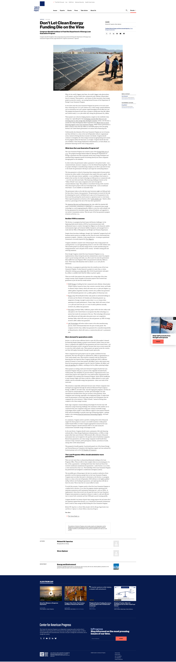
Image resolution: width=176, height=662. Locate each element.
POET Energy (72, 284)
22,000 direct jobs (81, 271)
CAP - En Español (118, 656)
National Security (79, 2)
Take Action (84, 10)
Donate (132, 10)
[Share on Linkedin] (113, 33)
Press (76, 10)
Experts (62, 10)
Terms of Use (117, 652)
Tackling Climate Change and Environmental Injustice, (117, 28)
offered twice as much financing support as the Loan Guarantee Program (87, 123)
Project (70, 296)
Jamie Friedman (117, 609)
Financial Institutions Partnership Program (90, 414)
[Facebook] (44, 638)
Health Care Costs (89, 2)
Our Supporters (118, 657)
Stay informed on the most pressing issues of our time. (110, 631)
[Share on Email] (120, 33)
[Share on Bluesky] (117, 33)
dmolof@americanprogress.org (128, 107)
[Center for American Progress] (42, 6)
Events (70, 10)
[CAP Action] (44, 654)
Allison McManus (129, 609)
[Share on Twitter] (106, 33)
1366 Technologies (73, 323)
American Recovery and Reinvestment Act (80, 204)
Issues (55, 10)
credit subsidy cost (96, 199)
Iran (66, 2)
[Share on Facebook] (110, 33)
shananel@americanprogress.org (128, 98)
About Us (93, 10)
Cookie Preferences (119, 659)
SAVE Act (71, 2)
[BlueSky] (55, 638)
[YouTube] (47, 638)
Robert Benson (67, 609)
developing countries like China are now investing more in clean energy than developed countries (86, 120)
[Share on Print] (124, 33)
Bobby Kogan (123, 609)
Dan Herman (73, 609)
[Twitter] (41, 638)
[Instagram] (50, 638)
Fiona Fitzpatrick (43, 609)
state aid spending (70, 365)
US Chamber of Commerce (88, 450)
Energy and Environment (66, 564)
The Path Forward (59, 2)
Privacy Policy (117, 654)
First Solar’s (71, 310)
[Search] (126, 11)
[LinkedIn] (52, 638)
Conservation (112, 29)
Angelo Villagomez (50, 609)
